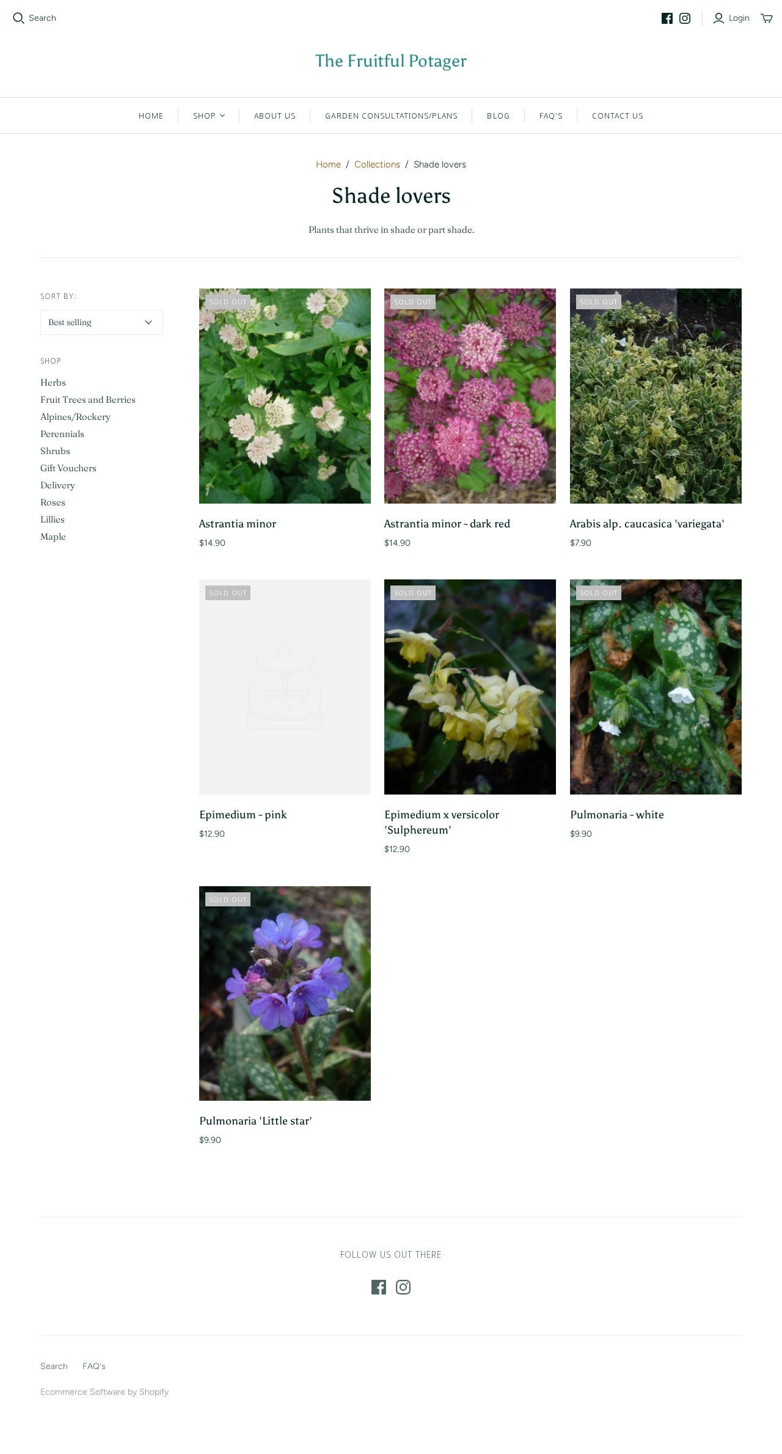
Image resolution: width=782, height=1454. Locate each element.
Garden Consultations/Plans (391, 115)
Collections (377, 164)
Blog (498, 115)
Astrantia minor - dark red (447, 524)
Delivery (57, 485)
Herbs (53, 382)
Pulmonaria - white (617, 814)
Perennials (62, 433)
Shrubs (55, 451)
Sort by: (58, 296)
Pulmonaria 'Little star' (255, 1121)
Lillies (52, 519)
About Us (275, 115)
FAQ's (551, 115)
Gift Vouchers (68, 468)
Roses (52, 502)
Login (739, 18)
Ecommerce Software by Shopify (104, 1392)
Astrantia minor (237, 524)
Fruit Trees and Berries (88, 399)
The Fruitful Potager (391, 60)
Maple (53, 536)
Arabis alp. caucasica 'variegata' (647, 524)
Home (151, 115)
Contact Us (617, 115)
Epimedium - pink (243, 814)
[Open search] (19, 18)
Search (42, 18)
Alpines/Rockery (75, 416)
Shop (204, 115)
